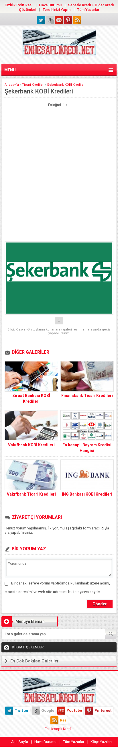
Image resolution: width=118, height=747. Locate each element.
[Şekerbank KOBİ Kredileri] (59, 278)
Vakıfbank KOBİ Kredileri (31, 445)
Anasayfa (12, 85)
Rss (63, 720)
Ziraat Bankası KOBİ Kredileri (31, 398)
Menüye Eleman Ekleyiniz (23, 623)
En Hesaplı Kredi (58, 729)
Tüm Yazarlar (88, 9)
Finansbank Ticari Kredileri (87, 395)
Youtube (74, 710)
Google (47, 710)
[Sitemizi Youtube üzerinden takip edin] (59, 20)
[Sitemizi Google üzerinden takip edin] (50, 20)
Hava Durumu (50, 5)
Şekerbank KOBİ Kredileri (66, 85)
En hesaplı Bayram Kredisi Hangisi (86, 448)
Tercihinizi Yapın (56, 9)
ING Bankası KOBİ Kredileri (87, 494)
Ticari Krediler (33, 85)
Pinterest (103, 710)
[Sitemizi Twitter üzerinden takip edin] (41, 20)
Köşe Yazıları (101, 742)
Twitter (22, 710)
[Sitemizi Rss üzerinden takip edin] (77, 20)
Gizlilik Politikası (19, 5)
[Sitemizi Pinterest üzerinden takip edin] (68, 20)
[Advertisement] (59, 135)
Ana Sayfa (19, 742)
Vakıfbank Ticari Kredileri (31, 494)
